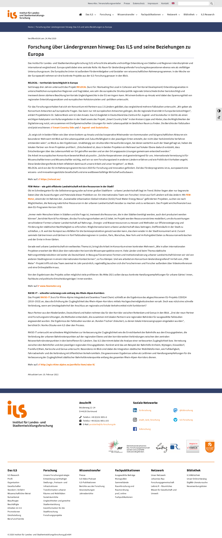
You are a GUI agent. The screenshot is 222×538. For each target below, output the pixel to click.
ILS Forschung (186, 419)
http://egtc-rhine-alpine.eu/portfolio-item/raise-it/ (68, 364)
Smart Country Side (63, 127)
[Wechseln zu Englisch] (173, 3)
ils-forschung (145, 410)
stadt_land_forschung (149, 419)
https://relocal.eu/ (50, 179)
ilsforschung (145, 429)
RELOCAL (82, 87)
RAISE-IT (45, 297)
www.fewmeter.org (50, 286)
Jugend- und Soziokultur (95, 127)
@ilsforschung (186, 410)
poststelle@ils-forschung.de (102, 424)
